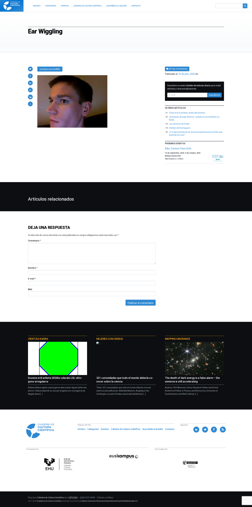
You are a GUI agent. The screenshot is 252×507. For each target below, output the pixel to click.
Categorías (93, 429)
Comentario (34, 241)
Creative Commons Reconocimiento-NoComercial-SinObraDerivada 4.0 (109, 501)
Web (30, 289)
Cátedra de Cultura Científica (125, 429)
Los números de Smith (179, 124)
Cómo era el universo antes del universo (187, 113)
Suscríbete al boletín (152, 429)
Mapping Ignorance (177, 338)
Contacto (169, 429)
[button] (30, 69)
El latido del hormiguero (179, 128)
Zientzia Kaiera (38, 338)
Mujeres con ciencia (109, 338)
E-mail (31, 279)
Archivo (81, 429)
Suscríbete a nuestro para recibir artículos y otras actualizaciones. (194, 87)
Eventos (105, 429)
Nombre (32, 268)
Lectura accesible (50, 69)
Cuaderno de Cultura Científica (49, 501)
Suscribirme (214, 95)
